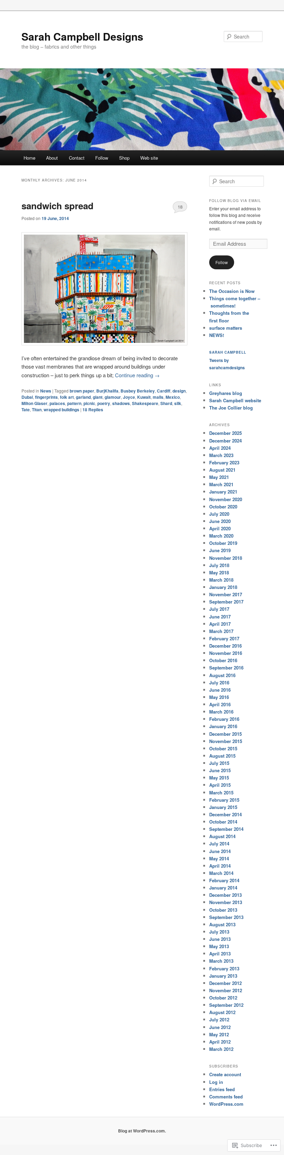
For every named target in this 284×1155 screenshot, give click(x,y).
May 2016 (219, 697)
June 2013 (220, 939)
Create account (225, 1074)
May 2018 (219, 572)
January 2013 (223, 975)
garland (83, 397)
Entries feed (222, 1089)
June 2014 (220, 851)
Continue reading (137, 375)
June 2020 (220, 521)
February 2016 (224, 719)
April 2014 (220, 865)
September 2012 (226, 1005)
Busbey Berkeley (138, 391)
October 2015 (223, 748)
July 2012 (219, 1019)
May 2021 (219, 477)
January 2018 (223, 587)
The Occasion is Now (232, 291)
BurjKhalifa (107, 391)
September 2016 (226, 667)
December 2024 (225, 440)
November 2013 (225, 902)
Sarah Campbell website (235, 400)
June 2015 (220, 770)
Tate (25, 409)
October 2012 (223, 997)
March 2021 (221, 484)
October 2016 (223, 660)
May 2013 (219, 946)
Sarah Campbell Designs (82, 36)
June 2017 (220, 616)
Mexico (173, 397)
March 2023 (221, 455)
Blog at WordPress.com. (142, 1131)
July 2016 (219, 682)
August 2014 (222, 836)
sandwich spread (57, 205)
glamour (113, 397)
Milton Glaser (34, 403)
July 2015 (219, 763)
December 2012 (225, 983)
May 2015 (219, 777)
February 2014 (224, 880)
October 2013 (223, 910)
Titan (37, 409)
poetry (103, 403)
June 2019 (220, 550)
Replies (92, 409)
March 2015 (221, 792)
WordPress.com (226, 1104)
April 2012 (220, 1041)
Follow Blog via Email (235, 200)
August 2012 (222, 1012)
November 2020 (225, 499)
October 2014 (223, 821)
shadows (121, 403)
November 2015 (225, 741)
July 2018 (219, 565)
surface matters (225, 327)
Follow (101, 157)
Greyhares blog (225, 393)
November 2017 (225, 594)
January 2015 (223, 807)
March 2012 (221, 1049)
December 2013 (225, 895)
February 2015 (224, 799)
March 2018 (221, 579)
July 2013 (219, 931)
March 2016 (221, 711)
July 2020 (219, 514)
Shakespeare (145, 403)
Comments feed (226, 1096)
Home (29, 157)
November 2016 (225, 653)
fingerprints (46, 397)
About (52, 157)
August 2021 (222, 469)
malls (158, 397)
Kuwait (144, 397)
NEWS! (216, 335)
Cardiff (163, 391)
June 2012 (220, 1027)
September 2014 (226, 829)
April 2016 (220, 704)
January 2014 (223, 887)
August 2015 (222, 755)
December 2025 (225, 433)
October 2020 (223, 506)
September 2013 (226, 917)
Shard (166, 403)
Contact (77, 157)
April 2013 (220, 953)
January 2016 (223, 726)
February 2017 (224, 638)
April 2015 (220, 785)
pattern (74, 403)
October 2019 (223, 543)
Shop (124, 157)
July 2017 (219, 609)
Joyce (129, 397)
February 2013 (224, 968)
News (45, 391)
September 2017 (226, 601)
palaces (57, 403)
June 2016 (220, 689)
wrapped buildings (61, 409)
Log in (216, 1082)
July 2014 (219, 843)
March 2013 (221, 961)
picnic (89, 403)
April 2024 (220, 448)
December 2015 (225, 734)
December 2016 (225, 645)
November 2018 (225, 558)
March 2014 (221, 873)
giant (98, 397)
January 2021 (223, 491)
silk (177, 403)
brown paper (82, 391)
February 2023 (224, 462)
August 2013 (222, 924)
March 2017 (221, 631)
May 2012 (219, 1034)
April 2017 (220, 624)
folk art (67, 397)
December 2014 (225, 814)
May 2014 (219, 858)
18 (180, 206)
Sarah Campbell (227, 352)
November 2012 (225, 990)
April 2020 (220, 528)
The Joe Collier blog (231, 407)
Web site (149, 157)
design (179, 391)
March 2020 (221, 535)
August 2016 (222, 675)
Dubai (27, 397)
